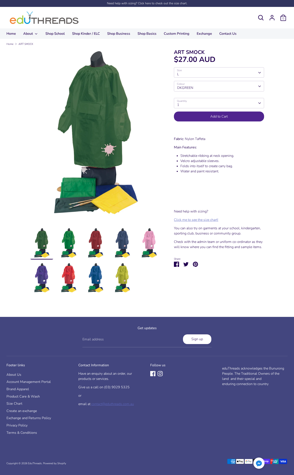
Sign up (197, 339)
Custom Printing (176, 33)
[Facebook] (152, 373)
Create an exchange (21, 411)
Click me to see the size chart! (196, 220)
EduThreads (35, 463)
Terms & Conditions (21, 432)
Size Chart (14, 403)
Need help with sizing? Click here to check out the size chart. (147, 3)
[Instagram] (160, 373)
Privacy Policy (17, 425)
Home (11, 33)
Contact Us (228, 33)
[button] (259, 464)
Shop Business (118, 33)
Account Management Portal (28, 381)
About (28, 33)
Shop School (55, 33)
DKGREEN (185, 88)
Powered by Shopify (54, 463)
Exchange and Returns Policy (28, 418)
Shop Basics (147, 33)
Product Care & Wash (23, 396)
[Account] (272, 17)
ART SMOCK (26, 44)
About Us (13, 374)
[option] (95, 138)
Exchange (204, 33)
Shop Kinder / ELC (86, 33)
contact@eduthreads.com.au (112, 404)
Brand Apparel (17, 389)
